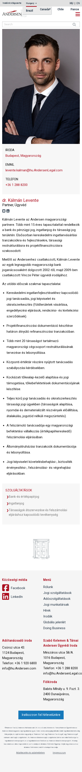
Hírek (47, 610)
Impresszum (59, 753)
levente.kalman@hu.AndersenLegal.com (34, 170)
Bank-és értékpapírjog (24, 496)
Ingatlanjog (16, 503)
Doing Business (54, 628)
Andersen (19, 13)
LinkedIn (16, 597)
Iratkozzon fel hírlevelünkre (41, 715)
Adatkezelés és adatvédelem (30, 753)
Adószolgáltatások (56, 599)
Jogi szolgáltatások (57, 593)
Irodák (47, 616)
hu (71, 3)
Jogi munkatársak (56, 605)
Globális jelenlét (54, 622)
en (78, 3)
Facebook (17, 588)
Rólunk (48, 587)
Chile (61, 9)
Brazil (29, 10)
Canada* (45, 9)
